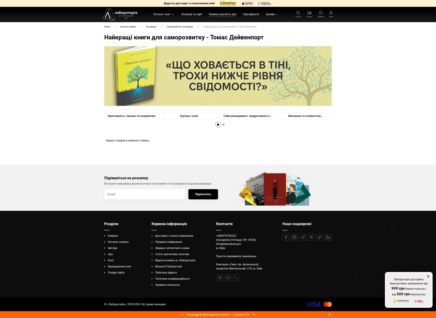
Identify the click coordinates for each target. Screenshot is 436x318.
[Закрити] (428, 276)
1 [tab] (218, 125)
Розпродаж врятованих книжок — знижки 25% (218, 314)
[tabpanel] (218, 76)
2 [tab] (223, 125)
